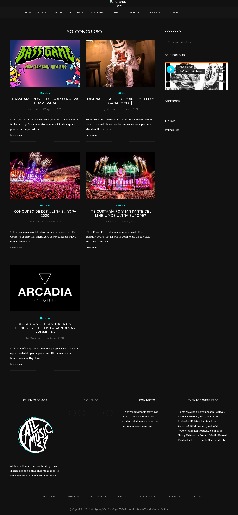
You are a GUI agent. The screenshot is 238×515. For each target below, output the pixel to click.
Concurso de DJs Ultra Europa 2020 (45, 213)
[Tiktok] (207, 12)
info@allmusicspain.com (137, 426)
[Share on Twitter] (43, 141)
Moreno (111, 109)
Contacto (172, 12)
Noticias (42, 12)
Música (57, 12)
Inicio (27, 12)
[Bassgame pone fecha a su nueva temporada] (45, 63)
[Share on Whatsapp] (47, 141)
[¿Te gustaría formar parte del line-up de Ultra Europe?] (120, 175)
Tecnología (152, 12)
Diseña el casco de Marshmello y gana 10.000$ (120, 101)
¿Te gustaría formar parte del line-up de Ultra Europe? (120, 213)
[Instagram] (193, 12)
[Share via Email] (51, 141)
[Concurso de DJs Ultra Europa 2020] (45, 175)
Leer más (16, 135)
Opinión (134, 12)
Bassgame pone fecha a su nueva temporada (45, 101)
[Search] (212, 12)
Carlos (35, 221)
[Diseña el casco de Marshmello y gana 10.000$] (120, 63)
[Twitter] (189, 12)
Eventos (115, 12)
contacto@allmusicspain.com (140, 421)
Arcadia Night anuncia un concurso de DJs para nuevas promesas (45, 328)
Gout (35, 109)
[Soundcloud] (200, 12)
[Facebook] (185, 12)
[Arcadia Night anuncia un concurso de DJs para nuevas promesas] (45, 288)
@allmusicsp (172, 129)
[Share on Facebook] (39, 141)
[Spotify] (203, 12)
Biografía (76, 12)
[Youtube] (196, 12)
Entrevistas (96, 12)
